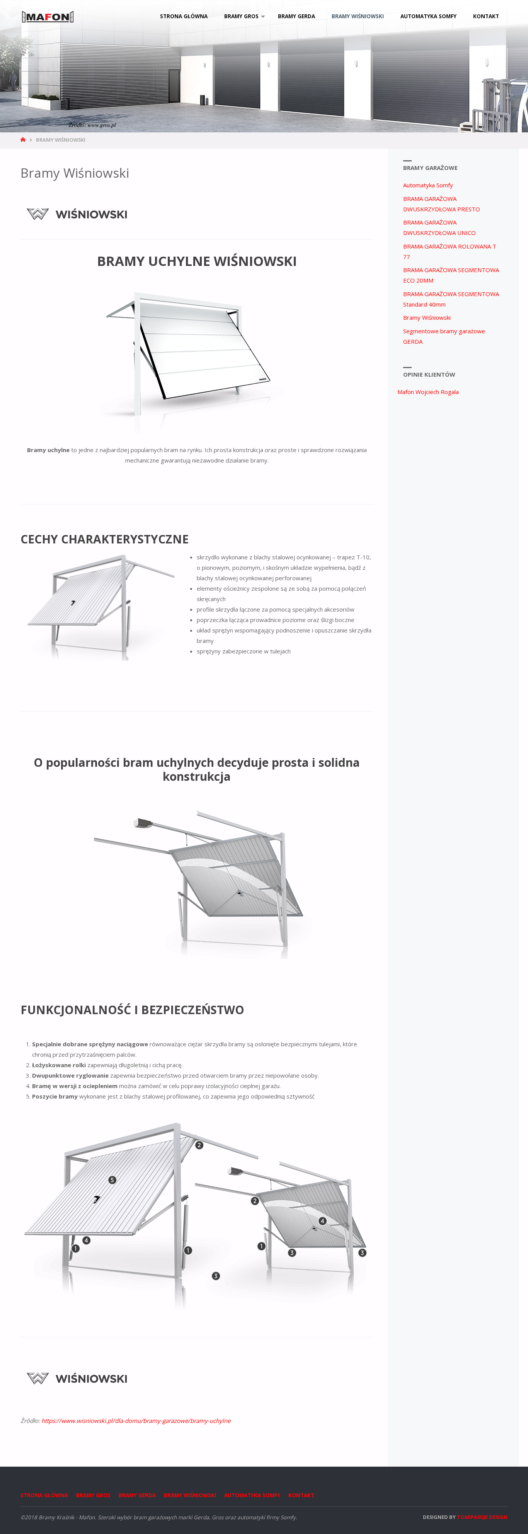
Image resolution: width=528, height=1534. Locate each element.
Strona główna (44, 1495)
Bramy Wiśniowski (427, 317)
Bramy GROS (93, 1495)
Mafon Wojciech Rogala (428, 392)
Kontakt (301, 1495)
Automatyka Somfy (428, 185)
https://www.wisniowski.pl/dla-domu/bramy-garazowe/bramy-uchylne (135, 1420)
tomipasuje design (482, 1516)
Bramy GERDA (137, 1495)
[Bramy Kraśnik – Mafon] (48, 16)
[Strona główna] (23, 139)
